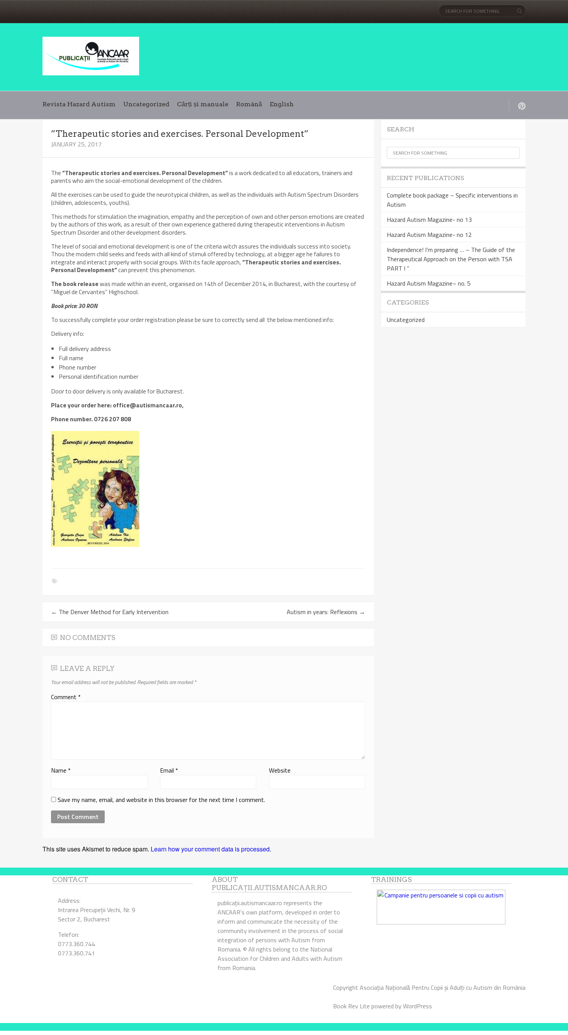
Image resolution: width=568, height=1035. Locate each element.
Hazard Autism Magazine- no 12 (429, 234)
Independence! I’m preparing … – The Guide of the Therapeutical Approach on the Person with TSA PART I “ (451, 259)
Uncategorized (146, 104)
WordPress (417, 1006)
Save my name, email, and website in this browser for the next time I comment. (161, 799)
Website (280, 770)
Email (169, 770)
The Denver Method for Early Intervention (109, 611)
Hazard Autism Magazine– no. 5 (429, 283)
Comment (66, 696)
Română (249, 104)
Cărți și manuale (202, 104)
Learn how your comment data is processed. (211, 848)
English (282, 104)
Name (61, 770)
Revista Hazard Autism (79, 104)
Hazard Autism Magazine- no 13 (429, 219)
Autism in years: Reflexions (326, 611)
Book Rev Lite (351, 1006)
